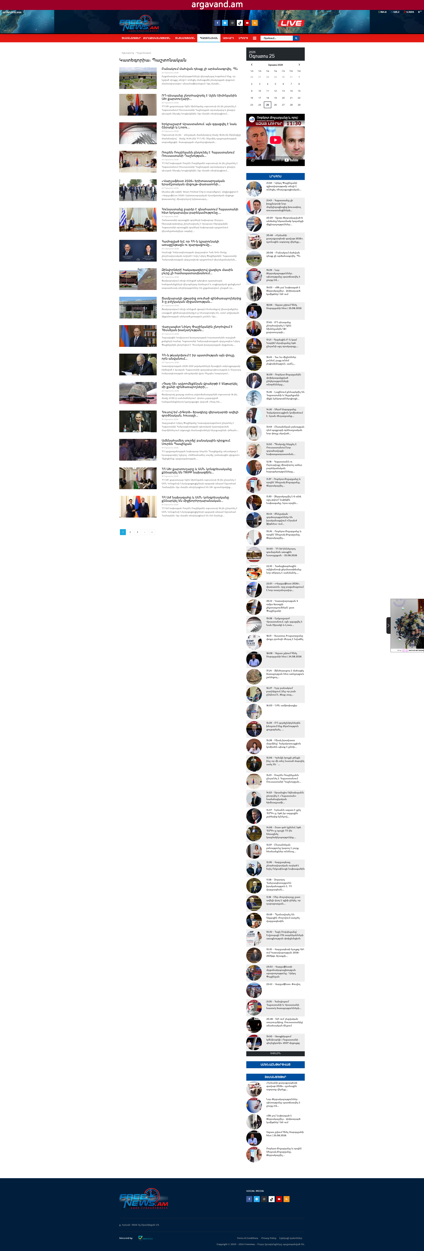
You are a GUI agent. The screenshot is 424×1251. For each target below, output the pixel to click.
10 (259, 91)
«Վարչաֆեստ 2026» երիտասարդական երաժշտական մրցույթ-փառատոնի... (193, 182)
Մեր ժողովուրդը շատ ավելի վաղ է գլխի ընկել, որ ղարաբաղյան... (283, 900)
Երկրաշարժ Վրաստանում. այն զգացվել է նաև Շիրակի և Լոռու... (199, 125)
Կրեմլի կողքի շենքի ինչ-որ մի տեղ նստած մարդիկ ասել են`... (285, 761)
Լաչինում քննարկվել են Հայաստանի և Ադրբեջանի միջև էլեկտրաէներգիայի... (285, 395)
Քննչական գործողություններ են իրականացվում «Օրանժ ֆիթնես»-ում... (281, 518)
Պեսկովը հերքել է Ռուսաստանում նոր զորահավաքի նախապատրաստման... (281, 449)
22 (299, 98)
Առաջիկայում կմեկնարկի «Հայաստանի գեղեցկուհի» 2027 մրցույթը (283, 1039)
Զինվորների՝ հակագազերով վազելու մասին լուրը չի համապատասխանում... (197, 271)
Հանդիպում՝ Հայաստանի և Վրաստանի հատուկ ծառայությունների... (283, 1005)
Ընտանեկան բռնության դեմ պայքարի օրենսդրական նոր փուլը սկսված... (285, 430)
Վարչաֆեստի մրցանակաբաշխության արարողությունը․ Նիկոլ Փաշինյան (281, 971)
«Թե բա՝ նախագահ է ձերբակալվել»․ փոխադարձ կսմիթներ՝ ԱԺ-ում (283, 291)
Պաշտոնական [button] (209, 38)
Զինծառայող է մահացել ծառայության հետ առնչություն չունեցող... (285, 674)
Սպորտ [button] (243, 38)
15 (299, 91)
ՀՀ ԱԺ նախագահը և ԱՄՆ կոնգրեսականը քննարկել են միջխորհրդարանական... (195, 499)
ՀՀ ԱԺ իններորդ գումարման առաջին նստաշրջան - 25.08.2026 (281, 552)
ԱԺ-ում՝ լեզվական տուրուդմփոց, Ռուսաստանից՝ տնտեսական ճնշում (284, 1022)
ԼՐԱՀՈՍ (275, 176)
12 (275, 91)
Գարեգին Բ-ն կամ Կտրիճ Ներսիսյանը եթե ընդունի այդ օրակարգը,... (282, 343)
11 (267, 91)
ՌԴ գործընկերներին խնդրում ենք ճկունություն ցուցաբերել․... (283, 726)
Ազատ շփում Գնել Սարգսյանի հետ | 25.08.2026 (284, 306)
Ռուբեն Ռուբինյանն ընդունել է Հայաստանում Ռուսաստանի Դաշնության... (198, 154)
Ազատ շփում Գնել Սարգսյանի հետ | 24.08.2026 (284, 655)
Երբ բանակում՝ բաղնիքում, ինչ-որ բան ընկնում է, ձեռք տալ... (281, 691)
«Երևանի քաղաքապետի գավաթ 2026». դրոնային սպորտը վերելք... (284, 238)
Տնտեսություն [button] (185, 38)
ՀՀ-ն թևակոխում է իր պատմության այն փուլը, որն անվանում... (198, 357)
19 (275, 98)
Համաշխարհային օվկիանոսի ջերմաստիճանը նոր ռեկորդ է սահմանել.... (283, 569)
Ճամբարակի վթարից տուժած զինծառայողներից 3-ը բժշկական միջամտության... (201, 300)
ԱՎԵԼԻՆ (275, 1053)
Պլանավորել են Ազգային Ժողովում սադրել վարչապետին (283, 918)
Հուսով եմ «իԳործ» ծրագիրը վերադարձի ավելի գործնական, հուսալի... (200, 414)
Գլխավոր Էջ (128, 53)
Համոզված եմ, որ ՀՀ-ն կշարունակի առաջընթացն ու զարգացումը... (190, 243)
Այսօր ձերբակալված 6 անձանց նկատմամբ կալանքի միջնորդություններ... (285, 221)
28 (267, 77)
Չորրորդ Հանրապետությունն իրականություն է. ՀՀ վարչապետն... (279, 884)
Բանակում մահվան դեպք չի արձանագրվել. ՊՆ (200, 68)
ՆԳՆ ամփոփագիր (281, 705)
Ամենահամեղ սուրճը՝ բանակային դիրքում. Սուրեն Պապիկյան (196, 442)
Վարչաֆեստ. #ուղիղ (283, 984)
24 (259, 105)
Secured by (126, 1238)
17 (259, 98)
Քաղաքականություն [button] (156, 38)
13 (283, 91)
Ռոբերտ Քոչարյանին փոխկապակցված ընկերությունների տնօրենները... (283, 379)
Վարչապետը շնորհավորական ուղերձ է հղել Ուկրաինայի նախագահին (285, 865)
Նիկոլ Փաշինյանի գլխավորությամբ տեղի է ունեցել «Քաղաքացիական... (283, 186)
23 (251, 105)
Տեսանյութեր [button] (131, 38)
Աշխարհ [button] (228, 38)
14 (291, 91)
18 (267, 98)
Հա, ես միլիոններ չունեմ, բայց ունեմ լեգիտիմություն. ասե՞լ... (281, 360)
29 (275, 77)
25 (267, 105)
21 (291, 98)
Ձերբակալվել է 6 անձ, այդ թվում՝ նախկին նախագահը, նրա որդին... (283, 500)
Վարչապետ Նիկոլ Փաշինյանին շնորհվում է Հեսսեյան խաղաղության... (197, 328)
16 (251, 98)
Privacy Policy (268, 1238)
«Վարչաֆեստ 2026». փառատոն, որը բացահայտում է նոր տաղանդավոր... (285, 587)
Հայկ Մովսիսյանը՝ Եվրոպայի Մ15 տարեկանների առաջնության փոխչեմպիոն (284, 935)
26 (251, 77)
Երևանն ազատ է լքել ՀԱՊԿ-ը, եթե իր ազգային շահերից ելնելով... (283, 813)
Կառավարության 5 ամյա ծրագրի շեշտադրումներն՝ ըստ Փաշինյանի (282, 605)
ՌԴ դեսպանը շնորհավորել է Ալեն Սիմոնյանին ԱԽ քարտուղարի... (199, 97)
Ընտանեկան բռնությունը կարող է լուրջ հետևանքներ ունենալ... (282, 848)
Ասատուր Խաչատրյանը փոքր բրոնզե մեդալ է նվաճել (284, 637)
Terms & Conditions (247, 1238)
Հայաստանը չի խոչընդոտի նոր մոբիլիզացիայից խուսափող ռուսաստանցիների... (283, 205)
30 (283, 77)
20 (283, 98)
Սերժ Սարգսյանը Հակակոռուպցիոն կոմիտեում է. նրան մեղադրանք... (284, 412)
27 (259, 77)
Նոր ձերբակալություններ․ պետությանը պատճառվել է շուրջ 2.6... (283, 275)
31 (291, 77)
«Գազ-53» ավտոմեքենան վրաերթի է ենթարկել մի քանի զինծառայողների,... (200, 385)
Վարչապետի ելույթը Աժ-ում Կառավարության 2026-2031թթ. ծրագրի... (285, 952)
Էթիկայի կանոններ (290, 1238)
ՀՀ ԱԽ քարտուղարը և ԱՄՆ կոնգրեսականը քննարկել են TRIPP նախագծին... (197, 470)
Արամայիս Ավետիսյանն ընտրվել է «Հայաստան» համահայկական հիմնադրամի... (285, 797)
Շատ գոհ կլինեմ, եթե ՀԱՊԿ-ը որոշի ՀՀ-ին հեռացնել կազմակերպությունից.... (283, 832)
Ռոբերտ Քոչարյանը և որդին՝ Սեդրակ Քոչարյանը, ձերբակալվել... (283, 482)
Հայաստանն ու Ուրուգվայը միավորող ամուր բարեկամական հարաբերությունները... (284, 466)
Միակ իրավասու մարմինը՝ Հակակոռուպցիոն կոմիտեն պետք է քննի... (283, 743)
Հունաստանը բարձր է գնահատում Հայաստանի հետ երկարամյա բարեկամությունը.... (200, 211)
